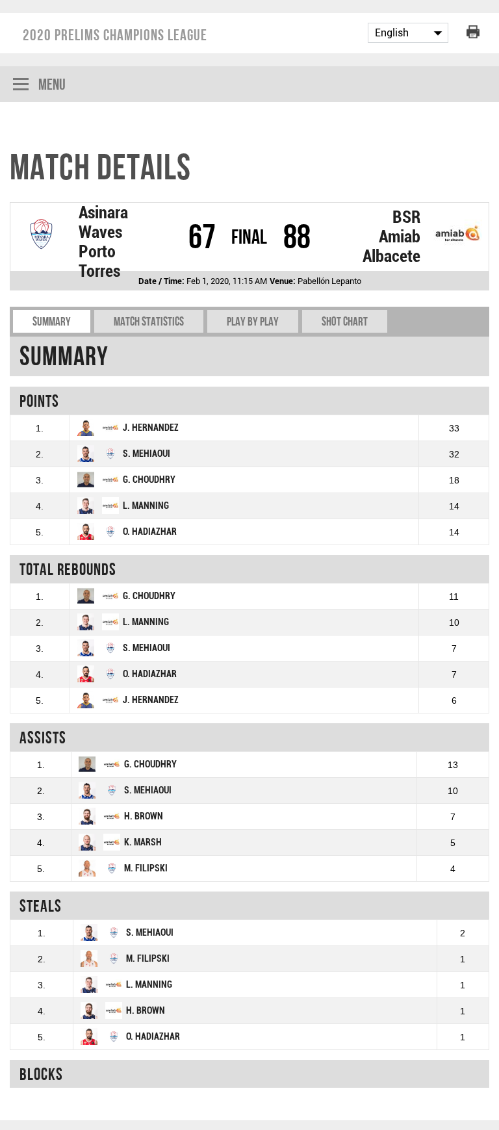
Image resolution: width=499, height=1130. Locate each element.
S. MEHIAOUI (146, 453)
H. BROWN (143, 816)
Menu (52, 84)
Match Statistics (149, 321)
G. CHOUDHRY (149, 479)
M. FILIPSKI (146, 868)
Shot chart (345, 321)
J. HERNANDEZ (151, 427)
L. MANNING (146, 505)
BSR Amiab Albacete (391, 236)
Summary (51, 321)
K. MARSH (143, 842)
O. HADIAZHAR (150, 531)
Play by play (253, 321)
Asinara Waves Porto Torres (103, 242)
